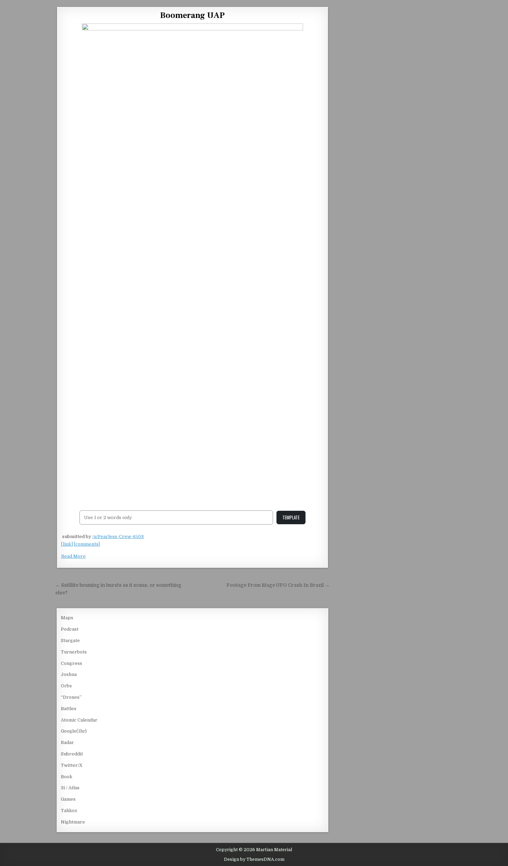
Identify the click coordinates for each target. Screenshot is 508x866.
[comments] (87, 544)
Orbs (66, 685)
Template (291, 517)
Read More (73, 556)
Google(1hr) (74, 731)
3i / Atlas (70, 787)
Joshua (69, 674)
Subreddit (72, 753)
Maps (67, 617)
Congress (71, 663)
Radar (67, 742)
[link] (67, 544)
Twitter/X (72, 765)
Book (66, 776)
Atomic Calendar (79, 720)
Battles (68, 708)
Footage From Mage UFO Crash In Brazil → (278, 585)
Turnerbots (74, 652)
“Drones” (71, 697)
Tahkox (69, 810)
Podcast (69, 629)
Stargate (70, 640)
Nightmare (73, 822)
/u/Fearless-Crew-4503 (118, 536)
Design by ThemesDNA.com (254, 859)
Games (68, 799)
